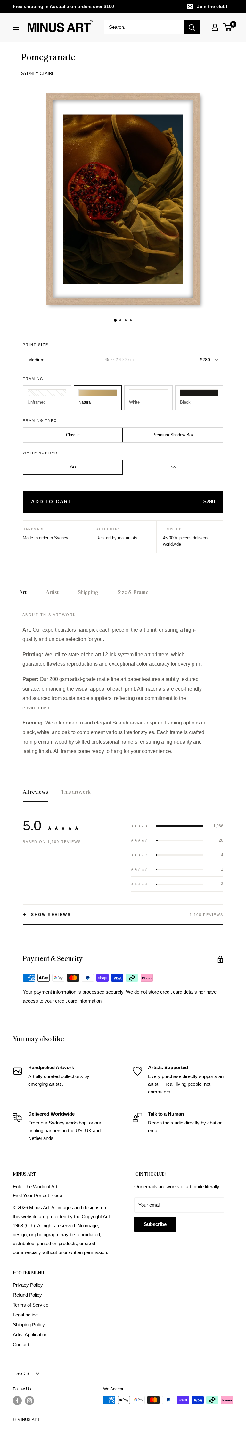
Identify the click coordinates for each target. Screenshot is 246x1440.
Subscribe (155, 1224)
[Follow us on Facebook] (17, 1400)
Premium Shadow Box (173, 434)
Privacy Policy (28, 1285)
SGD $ (22, 1373)
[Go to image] (115, 320)
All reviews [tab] (35, 792)
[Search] (192, 27)
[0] (228, 27)
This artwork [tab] (76, 792)
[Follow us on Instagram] (29, 1400)
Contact (21, 1344)
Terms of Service (30, 1305)
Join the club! (212, 6)
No (173, 467)
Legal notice (25, 1314)
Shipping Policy (29, 1324)
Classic (73, 434)
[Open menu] (16, 27)
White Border (40, 453)
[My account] (215, 27)
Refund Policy (27, 1295)
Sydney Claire (38, 73)
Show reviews (47, 914)
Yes (73, 467)
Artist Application (30, 1334)
